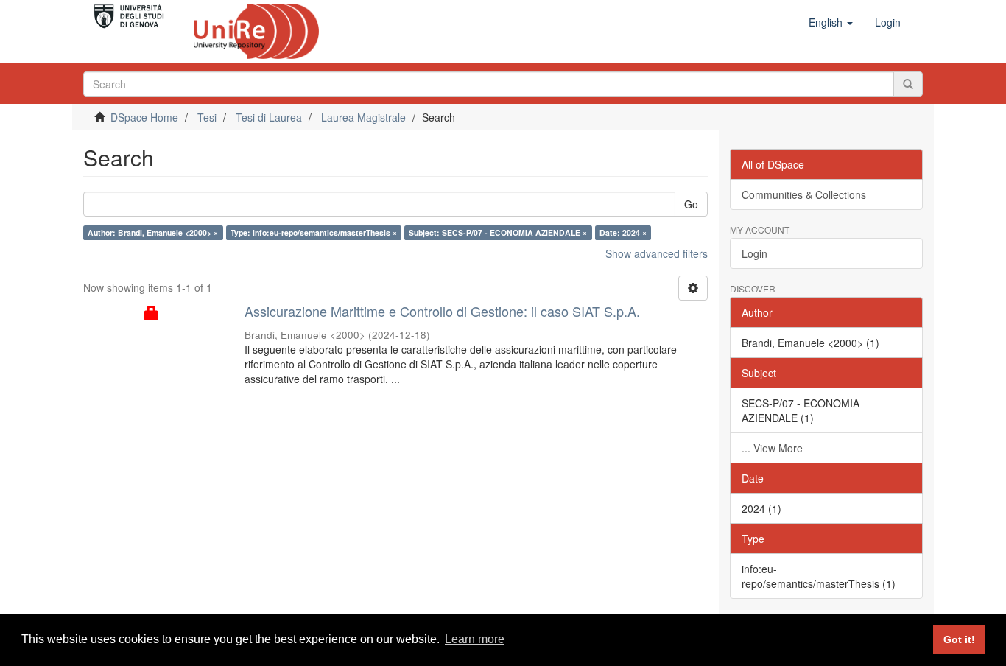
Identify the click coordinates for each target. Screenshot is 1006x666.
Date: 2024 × (623, 232)
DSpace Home (144, 117)
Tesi (207, 117)
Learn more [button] (474, 639)
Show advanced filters (656, 253)
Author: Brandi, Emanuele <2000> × (153, 232)
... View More (772, 448)
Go (691, 204)
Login (754, 253)
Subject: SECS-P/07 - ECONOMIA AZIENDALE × (498, 232)
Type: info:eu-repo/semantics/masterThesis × (314, 232)
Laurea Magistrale (363, 117)
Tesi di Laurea (269, 117)
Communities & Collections (804, 194)
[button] (831, 22)
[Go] (908, 84)
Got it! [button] (959, 639)
